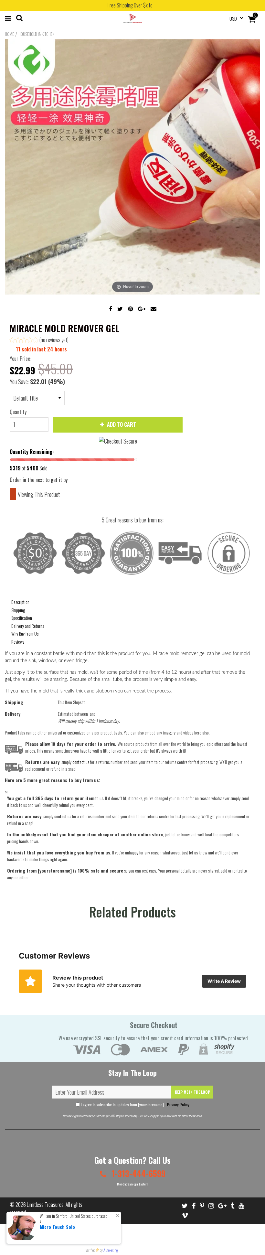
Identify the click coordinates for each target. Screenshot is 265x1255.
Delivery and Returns (27, 625)
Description (20, 601)
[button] (39, 340)
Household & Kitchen (36, 34)
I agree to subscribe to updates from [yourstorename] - (134, 1104)
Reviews (17, 641)
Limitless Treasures (45, 1204)
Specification (21, 617)
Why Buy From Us (24, 633)
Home (9, 34)
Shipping (18, 609)
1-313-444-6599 (137, 1173)
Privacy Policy (178, 1104)
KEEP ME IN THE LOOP (192, 1092)
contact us (62, 816)
